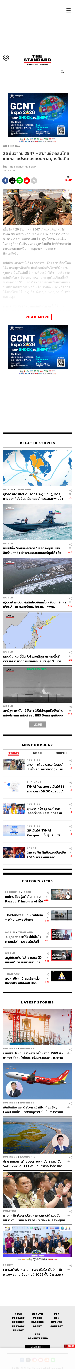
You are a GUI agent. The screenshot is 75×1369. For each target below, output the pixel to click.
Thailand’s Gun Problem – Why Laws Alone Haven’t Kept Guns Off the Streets (24, 917)
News (18, 1314)
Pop (56, 1314)
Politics (33, 760)
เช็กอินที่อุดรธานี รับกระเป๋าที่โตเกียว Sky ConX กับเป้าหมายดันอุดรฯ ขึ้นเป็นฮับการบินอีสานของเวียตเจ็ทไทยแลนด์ (33, 1109)
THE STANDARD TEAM (22, 167)
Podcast (18, 1318)
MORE (37, 724)
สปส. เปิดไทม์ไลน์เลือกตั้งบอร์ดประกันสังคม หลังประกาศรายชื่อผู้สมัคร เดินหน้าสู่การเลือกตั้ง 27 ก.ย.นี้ (23, 980)
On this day (11, 146)
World (8, 489)
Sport (32, 848)
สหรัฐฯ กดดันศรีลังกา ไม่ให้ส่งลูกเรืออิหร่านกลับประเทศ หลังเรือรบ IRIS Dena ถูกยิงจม (33, 712)
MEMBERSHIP (37, 1347)
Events (56, 1322)
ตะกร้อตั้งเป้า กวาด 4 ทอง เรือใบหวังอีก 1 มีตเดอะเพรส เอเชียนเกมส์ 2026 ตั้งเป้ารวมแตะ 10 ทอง (33, 1271)
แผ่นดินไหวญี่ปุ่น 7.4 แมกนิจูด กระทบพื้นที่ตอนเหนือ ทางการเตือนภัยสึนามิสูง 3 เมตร (32, 658)
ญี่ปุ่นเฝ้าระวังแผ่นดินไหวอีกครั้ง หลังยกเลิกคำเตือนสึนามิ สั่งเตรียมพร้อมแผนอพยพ (34, 604)
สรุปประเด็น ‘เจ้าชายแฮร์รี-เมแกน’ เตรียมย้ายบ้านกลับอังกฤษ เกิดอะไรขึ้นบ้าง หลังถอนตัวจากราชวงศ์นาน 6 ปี (24, 959)
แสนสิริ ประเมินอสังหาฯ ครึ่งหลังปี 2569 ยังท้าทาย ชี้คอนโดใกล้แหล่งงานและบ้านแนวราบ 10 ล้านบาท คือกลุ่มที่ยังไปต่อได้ (33, 1055)
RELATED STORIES (37, 443)
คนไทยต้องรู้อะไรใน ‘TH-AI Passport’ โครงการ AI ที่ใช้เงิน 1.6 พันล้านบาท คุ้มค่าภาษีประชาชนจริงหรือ (24, 898)
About (37, 1326)
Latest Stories (37, 1002)
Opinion (18, 1322)
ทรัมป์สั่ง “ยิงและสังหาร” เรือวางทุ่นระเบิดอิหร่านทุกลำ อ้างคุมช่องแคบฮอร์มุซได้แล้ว (32, 550)
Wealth (37, 1314)
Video (37, 1318)
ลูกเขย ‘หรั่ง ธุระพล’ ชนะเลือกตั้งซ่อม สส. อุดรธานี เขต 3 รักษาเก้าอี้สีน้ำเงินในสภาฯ (45, 810)
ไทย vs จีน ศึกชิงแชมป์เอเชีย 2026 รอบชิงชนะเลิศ (46, 854)
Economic (12, 892)
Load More (37, 1284)
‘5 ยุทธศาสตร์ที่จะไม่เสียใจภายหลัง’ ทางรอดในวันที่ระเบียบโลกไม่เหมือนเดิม (23, 939)
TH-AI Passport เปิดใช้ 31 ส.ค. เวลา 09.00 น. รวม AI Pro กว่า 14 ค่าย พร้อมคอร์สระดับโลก (46, 788)
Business (10, 1048)
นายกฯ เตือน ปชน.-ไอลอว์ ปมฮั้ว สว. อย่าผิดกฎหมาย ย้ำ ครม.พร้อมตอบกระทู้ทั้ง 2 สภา (46, 766)
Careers (37, 1322)
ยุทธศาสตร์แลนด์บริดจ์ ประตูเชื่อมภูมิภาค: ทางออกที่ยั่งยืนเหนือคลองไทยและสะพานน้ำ (33, 496)
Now (56, 1318)
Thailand (23, 489)
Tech (27, 892)
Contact (56, 1326)
